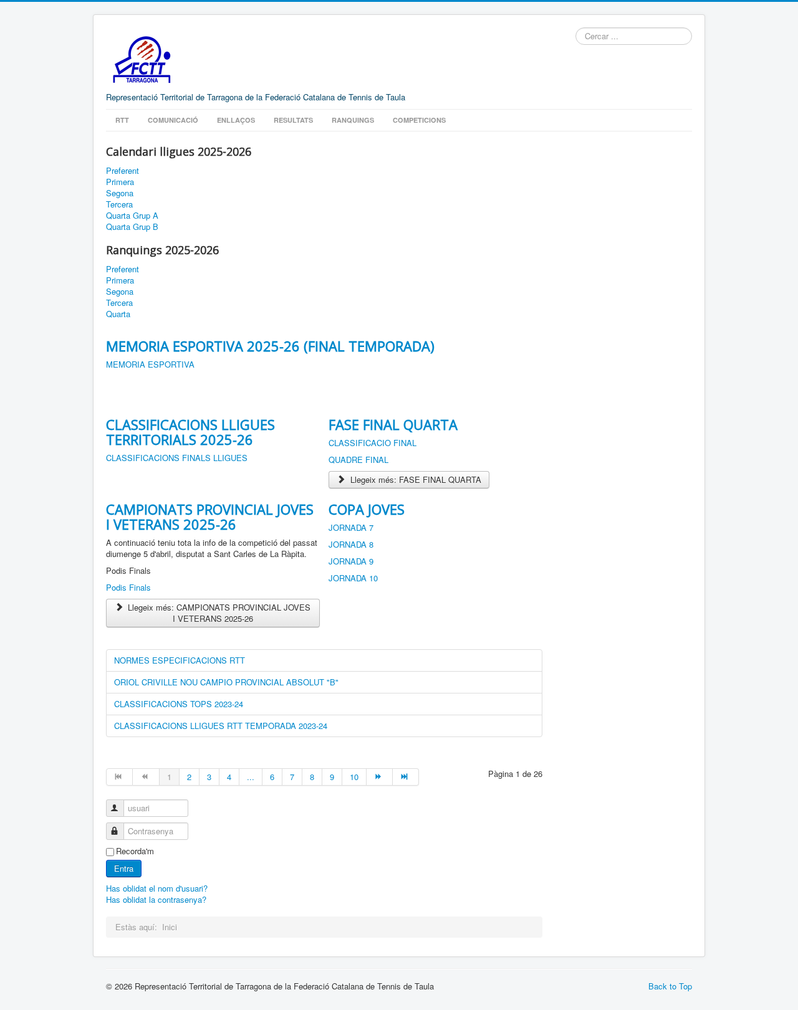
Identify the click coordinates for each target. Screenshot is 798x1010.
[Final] (406, 777)
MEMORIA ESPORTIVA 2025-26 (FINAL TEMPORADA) (270, 345)
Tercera (119, 204)
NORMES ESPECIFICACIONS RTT (179, 660)
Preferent (122, 170)
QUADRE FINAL (358, 459)
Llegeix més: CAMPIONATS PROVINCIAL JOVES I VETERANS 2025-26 (217, 612)
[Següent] (380, 777)
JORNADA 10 (353, 578)
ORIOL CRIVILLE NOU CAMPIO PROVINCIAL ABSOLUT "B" (226, 682)
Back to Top (670, 986)
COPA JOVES (367, 509)
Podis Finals (128, 587)
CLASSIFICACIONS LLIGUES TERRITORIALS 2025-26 (190, 432)
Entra (123, 868)
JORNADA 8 (351, 544)
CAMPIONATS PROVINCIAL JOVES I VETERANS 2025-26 (210, 516)
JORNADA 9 (351, 561)
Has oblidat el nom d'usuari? (157, 888)
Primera (120, 182)
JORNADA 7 (351, 527)
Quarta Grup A (132, 215)
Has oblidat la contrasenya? (156, 899)
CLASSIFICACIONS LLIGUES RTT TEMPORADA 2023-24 (220, 725)
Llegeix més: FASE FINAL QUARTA (414, 479)
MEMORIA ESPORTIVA (150, 364)
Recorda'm (135, 851)
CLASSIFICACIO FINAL (372, 443)
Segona (119, 193)
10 (354, 777)
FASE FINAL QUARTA (393, 424)
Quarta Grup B (132, 226)
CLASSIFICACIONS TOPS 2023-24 (178, 704)
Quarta (118, 314)
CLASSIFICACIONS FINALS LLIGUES (177, 458)
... (250, 777)
